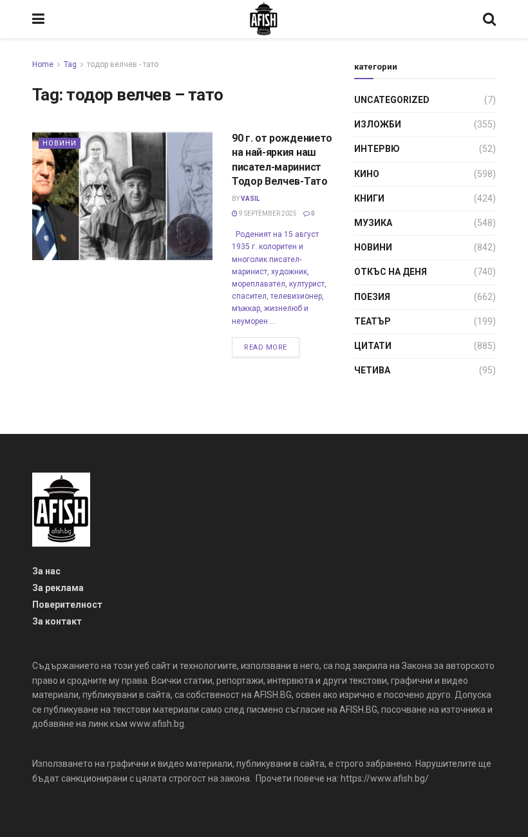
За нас (46, 571)
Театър (372, 321)
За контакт (57, 621)
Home (42, 64)
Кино (366, 174)
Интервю (377, 149)
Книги (369, 198)
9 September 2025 (267, 213)
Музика (373, 223)
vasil (250, 198)
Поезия (372, 297)
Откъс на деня (390, 272)
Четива (372, 370)
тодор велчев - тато (122, 64)
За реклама (58, 588)
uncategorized (391, 100)
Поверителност (67, 604)
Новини (59, 143)
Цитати (372, 346)
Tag (70, 64)
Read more (265, 347)
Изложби (377, 124)
